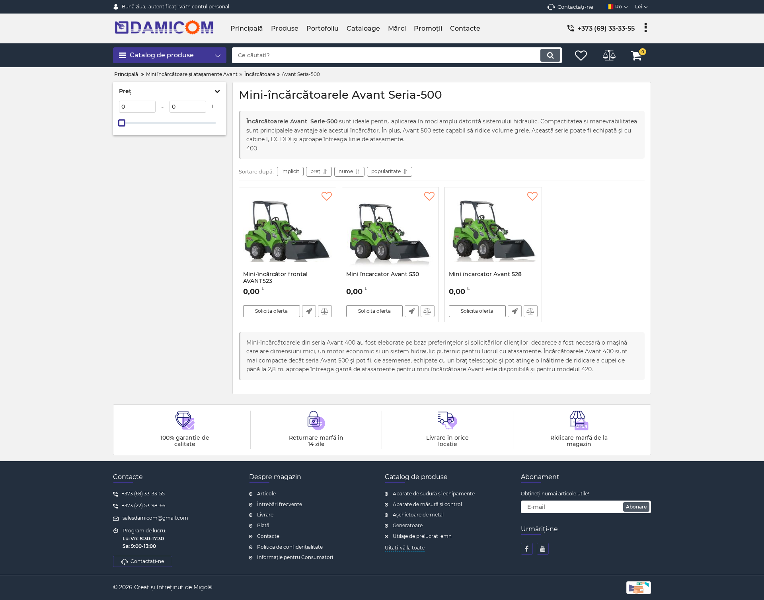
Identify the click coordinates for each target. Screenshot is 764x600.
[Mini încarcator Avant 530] (390, 231)
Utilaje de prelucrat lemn (422, 536)
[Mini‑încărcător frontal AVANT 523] (287, 231)
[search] (550, 55)
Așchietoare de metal (418, 515)
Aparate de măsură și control (427, 504)
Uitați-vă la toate (405, 548)
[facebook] (527, 549)
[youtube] (543, 549)
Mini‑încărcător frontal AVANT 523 (275, 281)
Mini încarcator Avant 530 (382, 274)
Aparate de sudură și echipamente (434, 494)
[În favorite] (327, 196)
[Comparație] (325, 311)
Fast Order (309, 311)
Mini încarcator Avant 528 (485, 274)
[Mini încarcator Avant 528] (493, 231)
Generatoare (408, 525)
